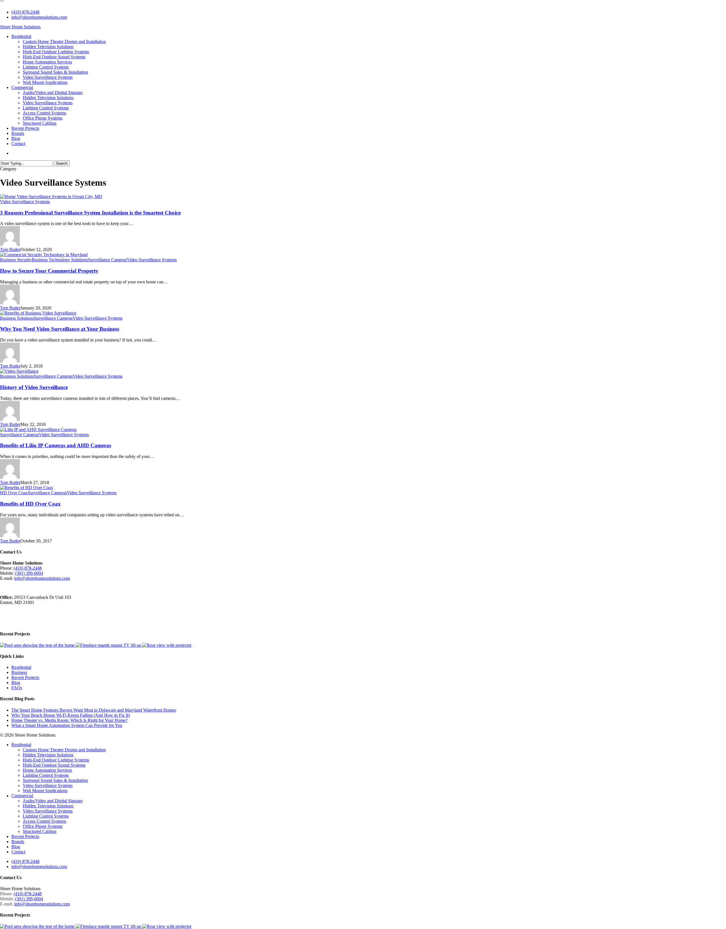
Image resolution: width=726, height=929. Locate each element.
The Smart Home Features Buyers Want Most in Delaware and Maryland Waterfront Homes (93, 710)
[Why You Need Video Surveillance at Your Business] (38, 313)
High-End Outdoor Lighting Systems (56, 760)
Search (61, 163)
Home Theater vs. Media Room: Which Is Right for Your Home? (69, 720)
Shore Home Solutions (20, 26)
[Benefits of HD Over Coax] (26, 487)
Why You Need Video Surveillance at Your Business (59, 329)
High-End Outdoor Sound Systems (54, 765)
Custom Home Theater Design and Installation (64, 749)
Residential (21, 667)
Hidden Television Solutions (48, 754)
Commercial (22, 795)
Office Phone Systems (42, 826)
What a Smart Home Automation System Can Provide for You (66, 725)
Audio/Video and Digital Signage (53, 800)
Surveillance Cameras (107, 259)
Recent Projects (25, 677)
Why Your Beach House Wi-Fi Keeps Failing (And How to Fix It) (70, 715)
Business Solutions (17, 318)
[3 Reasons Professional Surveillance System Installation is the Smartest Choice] (51, 196)
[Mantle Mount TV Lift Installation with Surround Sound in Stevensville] (109, 645)
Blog (15, 682)
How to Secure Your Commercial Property (49, 271)
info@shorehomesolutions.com (42, 578)
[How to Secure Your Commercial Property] (44, 254)
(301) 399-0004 (29, 573)
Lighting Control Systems (46, 775)
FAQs (16, 687)
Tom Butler (10, 249)
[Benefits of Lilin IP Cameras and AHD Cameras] (38, 429)
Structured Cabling (39, 831)
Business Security (16, 259)
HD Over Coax (14, 492)
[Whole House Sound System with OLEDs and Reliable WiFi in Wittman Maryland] (38, 645)
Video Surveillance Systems (25, 201)
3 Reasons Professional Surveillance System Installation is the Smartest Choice (90, 213)
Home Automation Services (47, 770)
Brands (17, 841)
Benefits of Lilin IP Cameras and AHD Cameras (55, 445)
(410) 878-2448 (28, 568)
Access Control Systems (44, 821)
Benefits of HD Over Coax (30, 504)
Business (19, 672)
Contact (18, 851)
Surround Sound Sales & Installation (55, 780)
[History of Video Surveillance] (19, 371)
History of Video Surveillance (34, 387)
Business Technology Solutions (60, 259)
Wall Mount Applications (45, 790)
